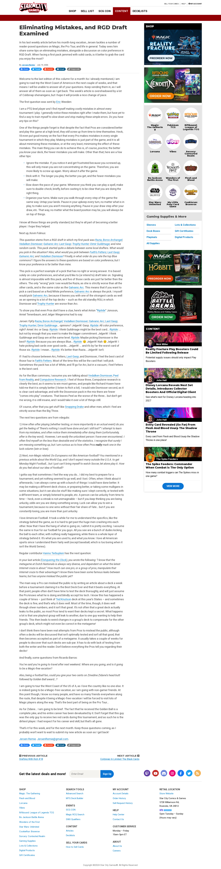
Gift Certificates (184, 231)
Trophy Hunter (80, 243)
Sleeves (151, 224)
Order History (119, 798)
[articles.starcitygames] (197, 773)
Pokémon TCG (173, 126)
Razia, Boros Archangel (108, 239)
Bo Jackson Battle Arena (155, 179)
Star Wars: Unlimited (155, 203)
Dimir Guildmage (100, 243)
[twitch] (147, 773)
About (117, 841)
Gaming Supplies (27, 841)
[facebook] (180, 773)
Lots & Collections (185, 224)
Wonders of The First (173, 179)
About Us (117, 846)
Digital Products (184, 237)
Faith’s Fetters (98, 252)
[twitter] (189, 773)
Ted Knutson (63, 599)
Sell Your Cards (171, 4)
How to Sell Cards (75, 847)
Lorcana (155, 151)
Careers (117, 850)
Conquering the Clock (53, 560)
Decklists (140, 11)
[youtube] (155, 773)
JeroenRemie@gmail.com (52, 739)
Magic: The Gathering (155, 127)
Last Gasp (65, 243)
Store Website (166, 793)
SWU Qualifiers (73, 819)
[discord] (164, 773)
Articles (70, 830)
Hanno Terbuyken (53, 553)
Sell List (87, 11)
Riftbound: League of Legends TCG (191, 127)
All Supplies (153, 243)
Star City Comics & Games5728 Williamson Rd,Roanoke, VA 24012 (173, 802)
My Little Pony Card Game (173, 204)
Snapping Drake (74, 406)
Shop (72, 11)
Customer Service (124, 826)
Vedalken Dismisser (30, 243)
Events (70, 805)
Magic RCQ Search (75, 814)
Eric (58, 101)
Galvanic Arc (50, 243)
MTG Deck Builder (74, 798)
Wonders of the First (29, 822)
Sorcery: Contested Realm (191, 153)
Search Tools (75, 789)
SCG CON (104, 11)
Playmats (152, 237)
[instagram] (172, 773)
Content (121, 11)
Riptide (101, 310)
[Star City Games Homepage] (38, 7)
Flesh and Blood (191, 179)
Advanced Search (74, 793)
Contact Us (118, 819)
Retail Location (170, 789)
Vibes (173, 151)
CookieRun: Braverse (29, 831)
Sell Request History (123, 803)
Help (183, 4)
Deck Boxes (153, 231)
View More (173, 486)
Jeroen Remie (28, 65)
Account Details (120, 793)
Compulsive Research (53, 379)
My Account (121, 789)
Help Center (118, 814)
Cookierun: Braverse (191, 203)
